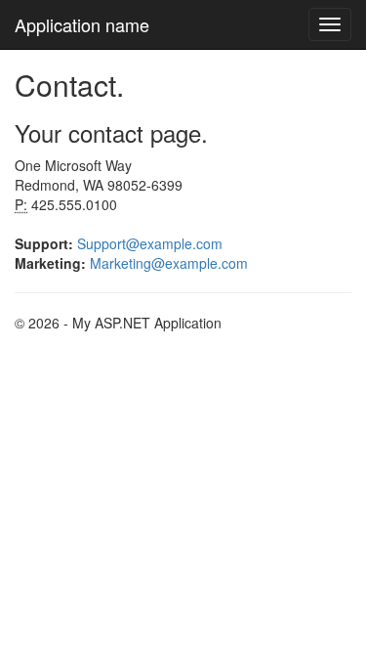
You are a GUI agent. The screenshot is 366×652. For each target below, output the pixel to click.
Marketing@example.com (169, 263)
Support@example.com (150, 243)
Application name (82, 24)
